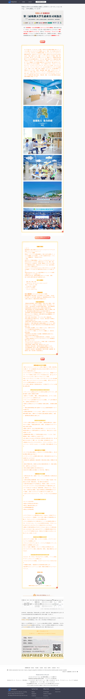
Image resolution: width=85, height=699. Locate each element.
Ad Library (45, 695)
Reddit (36, 667)
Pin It (58, 667)
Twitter (32, 667)
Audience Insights (47, 693)
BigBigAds (34, 693)
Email (45, 667)
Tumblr (41, 667)
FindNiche (34, 695)
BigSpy (30, 1)
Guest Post (57, 691)
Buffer (49, 667)
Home (23, 1)
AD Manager (46, 691)
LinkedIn (54, 667)
